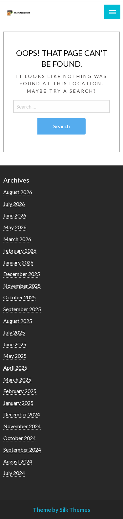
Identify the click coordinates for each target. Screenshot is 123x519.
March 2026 (17, 239)
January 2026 (18, 262)
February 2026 (19, 250)
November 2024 (22, 426)
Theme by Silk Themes (61, 509)
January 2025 (18, 403)
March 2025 (17, 379)
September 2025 (22, 309)
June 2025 (14, 344)
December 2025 (21, 274)
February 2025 (19, 391)
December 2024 (21, 414)
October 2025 (19, 297)
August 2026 (17, 192)
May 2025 (15, 356)
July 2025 (14, 332)
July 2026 (14, 204)
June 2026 (14, 215)
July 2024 (14, 473)
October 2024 (19, 438)
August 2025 (17, 321)
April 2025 (15, 367)
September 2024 (22, 449)
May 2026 (15, 227)
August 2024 (17, 461)
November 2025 (22, 286)
